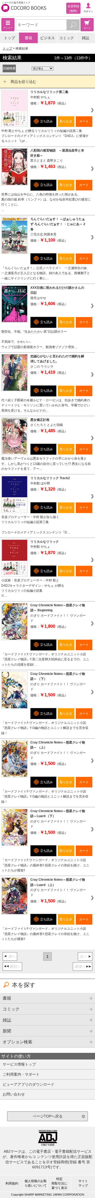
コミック (66, 38)
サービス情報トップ (19, 1064)
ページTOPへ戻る (48, 1116)
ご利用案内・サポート (21, 1074)
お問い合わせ (14, 1094)
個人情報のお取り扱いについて (36, 1183)
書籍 (28, 38)
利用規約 (12, 1183)
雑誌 (85, 38)
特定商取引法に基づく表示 (59, 1183)
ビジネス (47, 38)
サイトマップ (83, 1183)
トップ (9, 38)
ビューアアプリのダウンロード (28, 1084)
